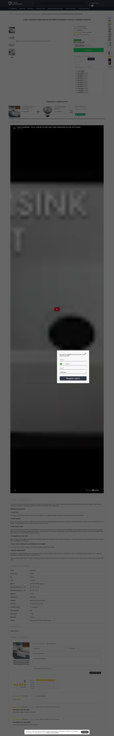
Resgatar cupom (73, 378)
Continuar (85, 732)
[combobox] (61, 363)
